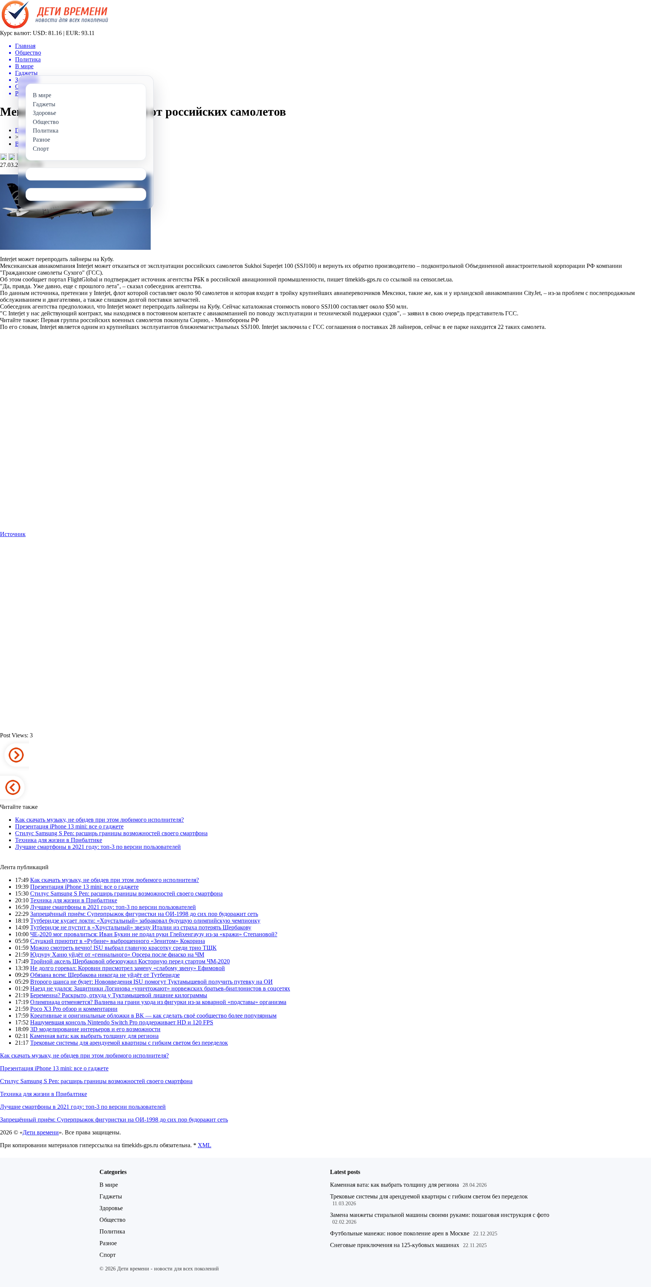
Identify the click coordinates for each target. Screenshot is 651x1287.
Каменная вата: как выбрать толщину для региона (94, 1036)
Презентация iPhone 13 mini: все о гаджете (69, 826)
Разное (108, 1243)
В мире (108, 1185)
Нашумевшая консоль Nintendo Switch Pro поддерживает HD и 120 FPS (121, 1022)
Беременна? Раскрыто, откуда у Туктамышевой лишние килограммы (118, 995)
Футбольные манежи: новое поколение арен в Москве (399, 1233)
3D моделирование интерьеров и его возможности (95, 1029)
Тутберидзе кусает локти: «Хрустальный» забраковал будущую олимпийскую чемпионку (145, 920)
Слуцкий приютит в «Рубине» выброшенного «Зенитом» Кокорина (117, 941)
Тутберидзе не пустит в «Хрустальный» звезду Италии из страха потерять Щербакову (140, 927)
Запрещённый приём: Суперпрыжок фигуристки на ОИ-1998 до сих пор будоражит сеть (144, 914)
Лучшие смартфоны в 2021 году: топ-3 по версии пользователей (98, 847)
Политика (112, 1231)
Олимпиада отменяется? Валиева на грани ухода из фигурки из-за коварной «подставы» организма (158, 1002)
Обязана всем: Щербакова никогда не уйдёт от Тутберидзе (105, 975)
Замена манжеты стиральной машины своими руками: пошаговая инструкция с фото (439, 1215)
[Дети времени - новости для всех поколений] (54, 27)
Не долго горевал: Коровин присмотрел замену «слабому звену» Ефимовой (127, 968)
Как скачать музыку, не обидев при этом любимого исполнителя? (99, 819)
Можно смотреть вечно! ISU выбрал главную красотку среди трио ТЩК (123, 948)
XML (204, 1145)
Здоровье (111, 1208)
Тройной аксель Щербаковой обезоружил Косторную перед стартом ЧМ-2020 (130, 961)
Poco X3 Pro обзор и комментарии (74, 1009)
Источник (13, 534)
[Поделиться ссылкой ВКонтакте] (3, 156)
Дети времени (41, 1132)
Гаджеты (110, 1196)
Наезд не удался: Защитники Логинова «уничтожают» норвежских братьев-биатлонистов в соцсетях (160, 988)
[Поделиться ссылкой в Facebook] (11, 156)
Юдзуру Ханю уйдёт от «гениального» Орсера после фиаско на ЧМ (117, 954)
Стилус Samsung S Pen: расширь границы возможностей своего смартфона (111, 833)
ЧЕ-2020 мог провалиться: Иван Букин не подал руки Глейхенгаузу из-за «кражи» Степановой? (153, 934)
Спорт (107, 1255)
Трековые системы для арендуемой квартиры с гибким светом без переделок (129, 1042)
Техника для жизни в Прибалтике (58, 840)
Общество (112, 1220)
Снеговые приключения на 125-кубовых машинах (394, 1245)
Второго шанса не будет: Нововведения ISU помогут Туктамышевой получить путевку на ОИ (151, 981)
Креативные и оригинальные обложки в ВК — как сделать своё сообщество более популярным (153, 1015)
